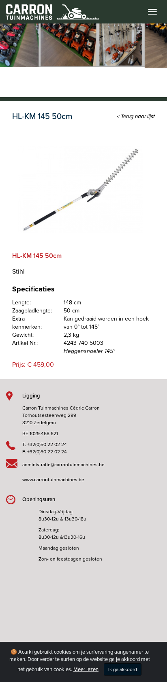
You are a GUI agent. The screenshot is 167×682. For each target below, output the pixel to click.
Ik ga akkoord (122, 669)
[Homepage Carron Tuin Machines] (49, 8)
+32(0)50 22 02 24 (47, 444)
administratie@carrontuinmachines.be (63, 464)
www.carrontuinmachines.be (53, 479)
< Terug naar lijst (136, 116)
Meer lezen (85, 669)
